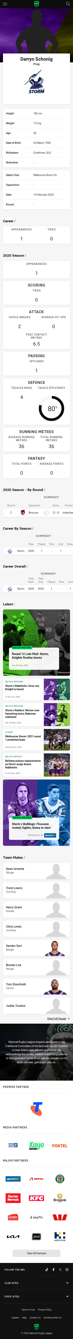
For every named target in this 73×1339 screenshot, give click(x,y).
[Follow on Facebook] (53, 1269)
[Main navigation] (5, 4)
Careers (15, 1317)
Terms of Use (28, 1309)
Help (24, 1317)
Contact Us (35, 1317)
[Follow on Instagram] (67, 1269)
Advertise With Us (52, 1317)
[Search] (68, 4)
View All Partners (36, 1253)
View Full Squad (56, 1018)
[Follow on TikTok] (46, 1269)
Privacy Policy (44, 1309)
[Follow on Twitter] (60, 1269)
